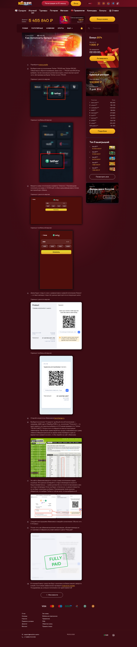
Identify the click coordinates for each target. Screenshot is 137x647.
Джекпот (24, 624)
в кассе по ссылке (68, 585)
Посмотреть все (102, 177)
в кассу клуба (43, 64)
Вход (76, 3)
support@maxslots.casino (31, 634)
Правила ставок (47, 626)
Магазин (24, 626)
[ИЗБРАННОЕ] (81, 28)
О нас (23, 613)
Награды (24, 616)
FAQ (43, 621)
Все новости (53, 595)
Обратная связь (47, 624)
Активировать (102, 58)
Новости (24, 618)
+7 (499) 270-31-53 (30, 637)
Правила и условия (28, 621)
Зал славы (45, 613)
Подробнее (102, 63)
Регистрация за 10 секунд (55, 3)
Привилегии (46, 618)
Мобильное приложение (49, 616)
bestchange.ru (59, 418)
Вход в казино (102, 19)
